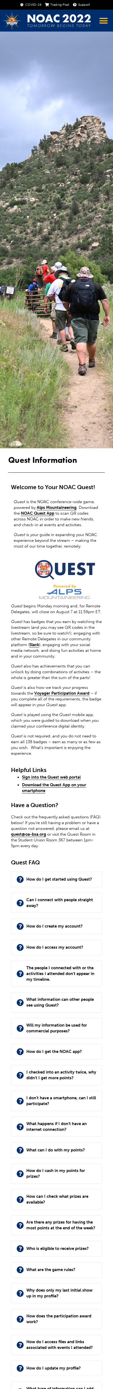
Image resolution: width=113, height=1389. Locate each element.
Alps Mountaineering (57, 507)
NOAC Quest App (37, 513)
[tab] (56, 879)
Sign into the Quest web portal (51, 777)
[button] (103, 21)
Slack (34, 644)
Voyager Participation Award (61, 693)
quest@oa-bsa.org (28, 834)
